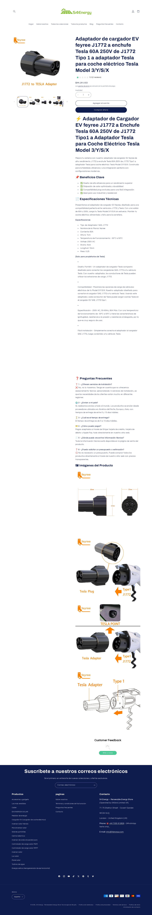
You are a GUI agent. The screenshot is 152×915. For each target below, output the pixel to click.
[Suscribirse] (94, 785)
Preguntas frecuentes (64, 807)
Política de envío (134, 904)
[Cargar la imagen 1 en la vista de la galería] (22, 101)
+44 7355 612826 (116, 823)
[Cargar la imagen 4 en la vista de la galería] (58, 101)
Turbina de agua (18, 864)
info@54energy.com (115, 832)
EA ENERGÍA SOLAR (20, 812)
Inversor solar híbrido (20, 824)
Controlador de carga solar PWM (25, 844)
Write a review (108, 753)
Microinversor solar (19, 828)
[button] (14, 11)
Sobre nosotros (62, 799)
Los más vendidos (19, 803)
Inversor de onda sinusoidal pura (24, 840)
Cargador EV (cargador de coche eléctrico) (29, 820)
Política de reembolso (86, 904)
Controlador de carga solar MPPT (25, 848)
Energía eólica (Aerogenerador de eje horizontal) (31, 868)
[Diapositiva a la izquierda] (14, 101)
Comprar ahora (101, 110)
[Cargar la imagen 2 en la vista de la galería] (34, 101)
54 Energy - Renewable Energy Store (48, 904)
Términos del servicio (120, 904)
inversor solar (17, 852)
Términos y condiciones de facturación (71, 803)
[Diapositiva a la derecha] (67, 101)
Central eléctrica (18, 836)
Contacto (59, 812)
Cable (14, 807)
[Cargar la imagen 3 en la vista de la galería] (46, 101)
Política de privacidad (103, 904)
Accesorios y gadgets (20, 799)
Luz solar (15, 856)
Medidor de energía (19, 816)
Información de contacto (131, 907)
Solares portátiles (19, 832)
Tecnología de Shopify (69, 904)
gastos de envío (84, 86)
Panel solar (16, 860)
